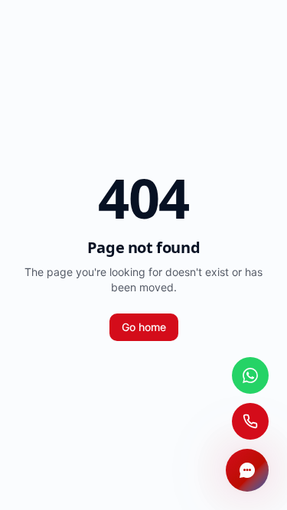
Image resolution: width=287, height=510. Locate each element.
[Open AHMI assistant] (247, 470)
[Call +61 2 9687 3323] (250, 421)
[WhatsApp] (250, 375)
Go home (144, 326)
